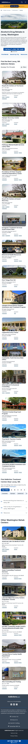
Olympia (12, 493)
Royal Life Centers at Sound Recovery (11, 199)
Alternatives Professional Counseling (10, 385)
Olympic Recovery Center (10, 118)
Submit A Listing (15, 723)
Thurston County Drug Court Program (11, 412)
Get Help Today (13, 741)
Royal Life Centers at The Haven (12, 86)
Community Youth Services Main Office (12, 358)
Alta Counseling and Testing (11, 682)
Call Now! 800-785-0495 (14, 49)
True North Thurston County (11, 439)
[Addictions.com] (1, 10)
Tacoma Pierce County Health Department (12, 655)
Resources (24, 54)
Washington (15, 10)
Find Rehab (4, 54)
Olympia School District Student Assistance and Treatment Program (14, 306)
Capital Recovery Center (10, 332)
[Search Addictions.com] (22, 2)
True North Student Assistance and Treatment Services (13, 465)
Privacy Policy (14, 736)
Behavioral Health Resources (11, 255)
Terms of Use (14, 733)
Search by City (14, 54)
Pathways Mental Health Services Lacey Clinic (13, 145)
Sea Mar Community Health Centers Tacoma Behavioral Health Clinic (14, 627)
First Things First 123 (9, 280)
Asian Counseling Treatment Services (11, 571)
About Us (15, 720)
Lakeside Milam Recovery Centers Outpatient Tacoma (13, 598)
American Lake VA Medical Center (13, 541)
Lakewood (20, 493)
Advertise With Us (15, 726)
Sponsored (22, 6)
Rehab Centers (7, 10)
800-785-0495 (14, 6)
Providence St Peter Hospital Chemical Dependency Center (12, 172)
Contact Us (14, 716)
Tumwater (5, 493)
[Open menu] (25, 2)
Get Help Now (7, 6)
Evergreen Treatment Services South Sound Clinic (12, 228)
